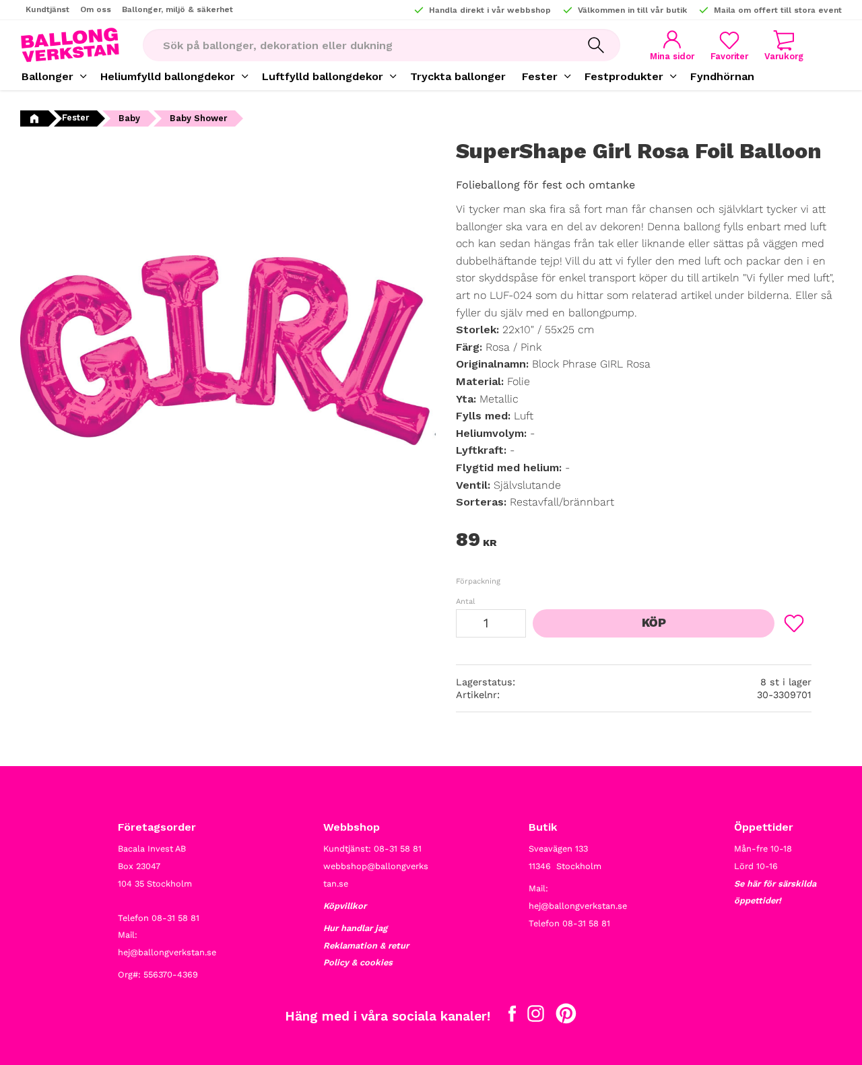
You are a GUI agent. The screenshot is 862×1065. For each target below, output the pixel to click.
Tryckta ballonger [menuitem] (458, 76)
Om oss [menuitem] (95, 9)
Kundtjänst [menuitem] (47, 9)
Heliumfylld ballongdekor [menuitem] (167, 76)
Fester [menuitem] (540, 76)
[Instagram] (536, 1016)
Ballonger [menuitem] (47, 76)
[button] (729, 45)
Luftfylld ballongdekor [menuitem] (322, 76)
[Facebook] (512, 1016)
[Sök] (596, 45)
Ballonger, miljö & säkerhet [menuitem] (177, 9)
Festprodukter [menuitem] (624, 76)
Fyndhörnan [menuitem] (722, 76)
